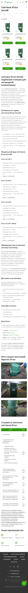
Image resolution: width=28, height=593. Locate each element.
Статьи (16, 559)
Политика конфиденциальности (15, 579)
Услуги (22, 556)
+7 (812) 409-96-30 (13, 330)
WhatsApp (17, 566)
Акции (23, 559)
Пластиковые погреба (10, 556)
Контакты (14, 562)
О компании (6, 559)
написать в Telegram (14, 335)
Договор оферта (15, 581)
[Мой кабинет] (22, 2)
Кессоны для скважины (18, 554)
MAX (14, 566)
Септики (5, 554)
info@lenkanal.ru (10, 332)
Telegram (10, 566)
